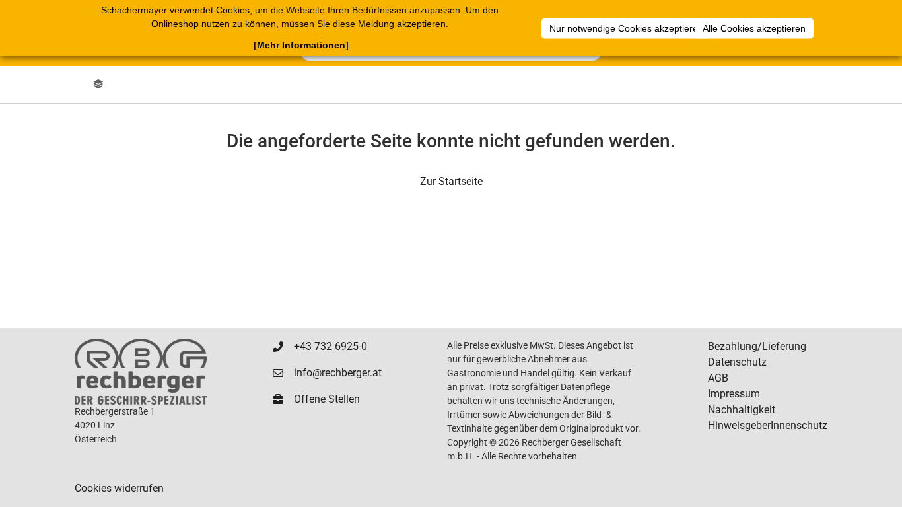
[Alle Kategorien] (98, 84)
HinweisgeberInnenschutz (767, 425)
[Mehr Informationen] (301, 45)
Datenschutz (737, 362)
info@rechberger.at (338, 372)
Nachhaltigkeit (741, 409)
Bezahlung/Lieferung (757, 346)
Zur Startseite (451, 181)
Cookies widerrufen (119, 488)
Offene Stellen (327, 399)
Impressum (734, 394)
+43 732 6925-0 (330, 346)
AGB (718, 378)
